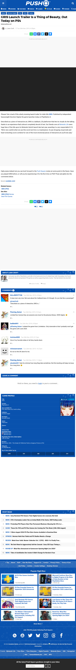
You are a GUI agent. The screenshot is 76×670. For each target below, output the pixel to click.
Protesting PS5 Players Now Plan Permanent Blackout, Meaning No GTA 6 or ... (34, 524)
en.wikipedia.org (6, 447)
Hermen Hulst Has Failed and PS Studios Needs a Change (28, 536)
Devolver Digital (12, 13)
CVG (45, 654)
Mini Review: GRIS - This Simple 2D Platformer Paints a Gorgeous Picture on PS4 (23, 443)
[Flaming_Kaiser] (4, 318)
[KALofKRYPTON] (4, 301)
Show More (38, 624)
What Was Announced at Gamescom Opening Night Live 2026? (30, 549)
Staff (18, 562)
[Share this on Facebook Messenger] (50, 34)
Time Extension (31, 651)
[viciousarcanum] (4, 354)
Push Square (41, 171)
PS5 (3, 409)
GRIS (25, 13)
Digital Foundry (44, 651)
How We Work (27, 562)
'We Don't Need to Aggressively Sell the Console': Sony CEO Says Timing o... (33, 544)
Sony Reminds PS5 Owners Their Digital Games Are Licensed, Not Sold (32, 516)
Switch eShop (17, 409)
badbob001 (14, 323)
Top (7, 562)
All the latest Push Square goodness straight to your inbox (38, 662)
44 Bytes (45, 644)
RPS (50, 654)
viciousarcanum (16, 349)
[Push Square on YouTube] (22, 636)
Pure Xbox (20, 651)
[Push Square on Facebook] (61, 636)
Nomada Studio (6, 418)
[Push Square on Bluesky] (38, 636)
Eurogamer (71, 651)
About (13, 562)
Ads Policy (21, 566)
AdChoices (54, 644)
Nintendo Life (64, 124)
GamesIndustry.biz (35, 654)
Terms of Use (66, 562)
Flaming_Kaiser (16, 312)
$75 (24, 453)
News (3, 13)
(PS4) (5, 189)
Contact (45, 562)
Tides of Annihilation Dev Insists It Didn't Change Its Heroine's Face (30, 553)
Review (7, 194)
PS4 (20, 13)
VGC (26, 654)
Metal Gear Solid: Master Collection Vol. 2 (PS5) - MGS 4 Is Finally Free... (33, 540)
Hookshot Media (13, 644)
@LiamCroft (14, 301)
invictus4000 (15, 337)
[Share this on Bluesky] (35, 34)
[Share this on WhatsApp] (31, 34)
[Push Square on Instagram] (45, 636)
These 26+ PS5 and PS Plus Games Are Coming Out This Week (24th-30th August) (36, 528)
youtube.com (10, 181)
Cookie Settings (39, 566)
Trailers (31, 13)
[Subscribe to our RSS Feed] (14, 636)
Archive (29, 566)
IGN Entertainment (30, 644)
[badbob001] (4, 329)
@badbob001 (14, 363)
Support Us (37, 562)
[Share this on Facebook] (39, 34)
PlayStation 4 (5, 405)
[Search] (73, 3)
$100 (9, 453)
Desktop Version (52, 566)
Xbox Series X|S (9, 409)
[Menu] (3, 3)
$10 (67, 453)
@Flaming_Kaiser (16, 326)
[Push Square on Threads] (53, 636)
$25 (53, 453)
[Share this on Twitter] (42, 34)
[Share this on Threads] (46, 34)
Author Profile (35, 283)
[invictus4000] (4, 343)
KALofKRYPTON (16, 295)
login (40, 383)
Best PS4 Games (6, 196)
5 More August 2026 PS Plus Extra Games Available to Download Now (31, 532)
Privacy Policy (55, 562)
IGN (64, 651)
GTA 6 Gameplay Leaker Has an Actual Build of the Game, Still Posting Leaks (34, 520)
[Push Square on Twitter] (30, 636)
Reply (44, 283)
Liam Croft (10, 28)
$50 (38, 453)
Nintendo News (56, 651)
